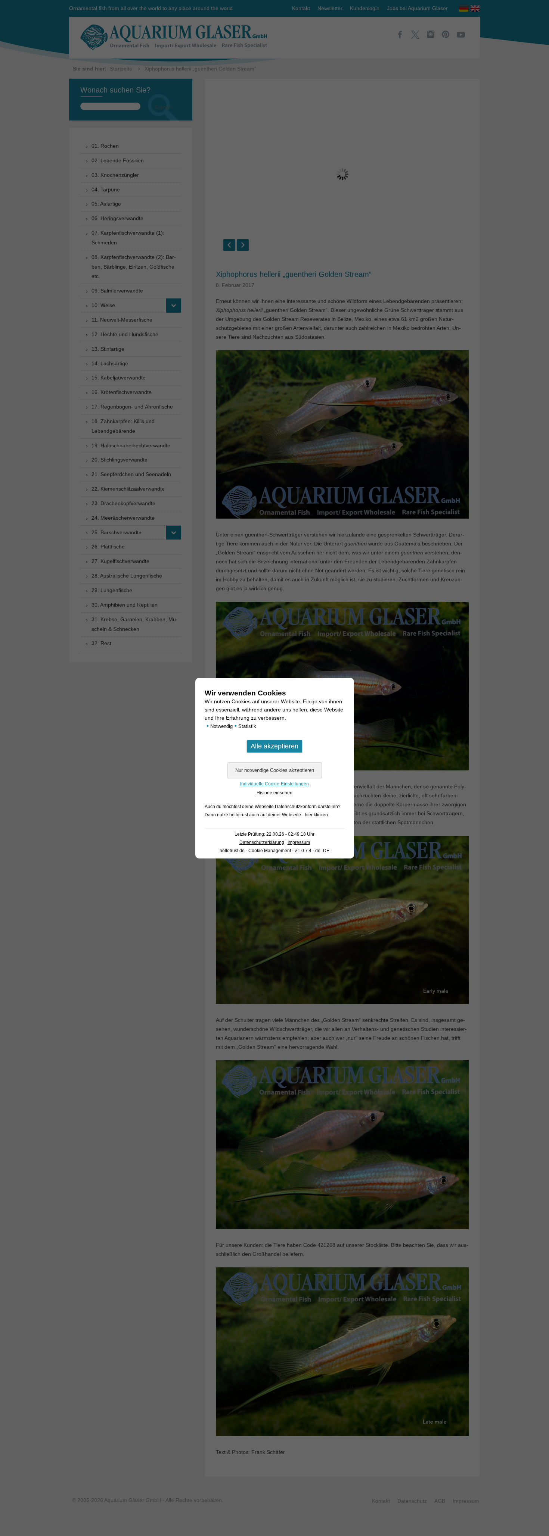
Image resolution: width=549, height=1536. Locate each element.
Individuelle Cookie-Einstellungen (274, 783)
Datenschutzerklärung (261, 842)
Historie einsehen (274, 792)
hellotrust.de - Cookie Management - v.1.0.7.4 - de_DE (274, 850)
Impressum (299, 842)
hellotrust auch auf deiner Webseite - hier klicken (278, 814)
